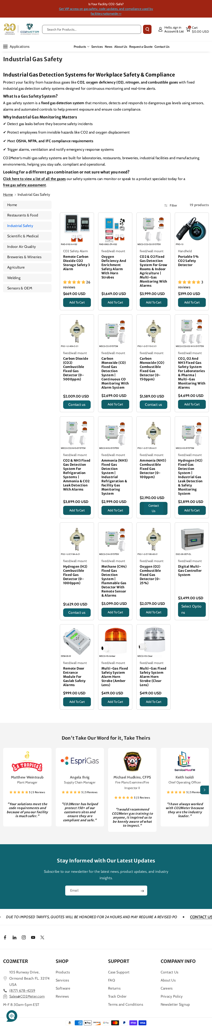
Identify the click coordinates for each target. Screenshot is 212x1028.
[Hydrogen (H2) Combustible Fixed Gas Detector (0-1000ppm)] (77, 539)
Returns (114, 988)
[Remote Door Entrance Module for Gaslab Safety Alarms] (77, 641)
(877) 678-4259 (22, 990)
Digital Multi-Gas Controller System (190, 571)
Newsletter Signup (175, 1004)
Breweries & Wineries (24, 257)
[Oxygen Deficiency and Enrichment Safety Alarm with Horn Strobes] (115, 229)
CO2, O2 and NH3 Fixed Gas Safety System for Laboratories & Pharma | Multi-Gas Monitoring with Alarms (192, 373)
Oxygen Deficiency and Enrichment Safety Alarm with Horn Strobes (113, 267)
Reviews (62, 996)
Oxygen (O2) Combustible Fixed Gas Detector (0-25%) (150, 575)
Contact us (76, 404)
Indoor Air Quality (21, 246)
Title (67, 308)
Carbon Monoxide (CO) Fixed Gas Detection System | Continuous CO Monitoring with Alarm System (115, 373)
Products (80, 47)
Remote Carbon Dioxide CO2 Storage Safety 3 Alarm (76, 263)
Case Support (119, 972)
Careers (167, 988)
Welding (13, 278)
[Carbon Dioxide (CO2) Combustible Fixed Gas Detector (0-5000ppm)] (77, 331)
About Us (168, 980)
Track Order (117, 996)
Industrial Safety (20, 225)
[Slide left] (7, 790)
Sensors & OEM (19, 288)
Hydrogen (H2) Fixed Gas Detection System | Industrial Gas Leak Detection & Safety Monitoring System (190, 476)
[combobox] (91, 29)
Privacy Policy (172, 996)
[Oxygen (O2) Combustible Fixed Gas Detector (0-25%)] (153, 539)
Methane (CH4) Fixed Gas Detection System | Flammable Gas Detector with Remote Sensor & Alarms (114, 581)
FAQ (111, 980)
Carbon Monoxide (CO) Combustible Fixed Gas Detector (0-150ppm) (152, 369)
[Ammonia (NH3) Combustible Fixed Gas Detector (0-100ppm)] (153, 433)
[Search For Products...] (147, 29)
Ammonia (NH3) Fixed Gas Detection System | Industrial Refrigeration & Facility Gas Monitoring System (114, 476)
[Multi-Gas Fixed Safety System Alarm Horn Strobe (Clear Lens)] (153, 641)
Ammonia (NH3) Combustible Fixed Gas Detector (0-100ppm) (153, 468)
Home (8, 194)
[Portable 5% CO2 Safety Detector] (192, 229)
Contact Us (169, 972)
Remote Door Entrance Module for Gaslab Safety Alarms (74, 676)
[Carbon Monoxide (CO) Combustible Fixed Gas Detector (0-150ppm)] (153, 331)
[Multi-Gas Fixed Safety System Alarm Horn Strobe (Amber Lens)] (115, 641)
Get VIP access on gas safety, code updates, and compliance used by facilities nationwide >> (106, 11)
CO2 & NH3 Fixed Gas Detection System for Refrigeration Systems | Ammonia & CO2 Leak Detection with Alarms (76, 474)
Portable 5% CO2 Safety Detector (188, 261)
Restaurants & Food (22, 215)
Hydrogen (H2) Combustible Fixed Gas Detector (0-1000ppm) (75, 575)
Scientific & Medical (23, 236)
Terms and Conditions (125, 1004)
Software (63, 988)
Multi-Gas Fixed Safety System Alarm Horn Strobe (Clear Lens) (153, 676)
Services (62, 980)
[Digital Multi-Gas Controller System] (192, 539)
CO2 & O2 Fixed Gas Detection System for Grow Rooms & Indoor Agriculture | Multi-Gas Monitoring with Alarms (153, 271)
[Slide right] (204, 790)
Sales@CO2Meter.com (27, 996)
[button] (197, 29)
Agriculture (16, 267)
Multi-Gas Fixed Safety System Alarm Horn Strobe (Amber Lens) (114, 676)
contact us (153, 508)
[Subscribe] (142, 891)
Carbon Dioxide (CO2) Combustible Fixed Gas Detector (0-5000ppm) (75, 369)
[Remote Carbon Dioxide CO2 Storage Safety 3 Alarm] (77, 229)
